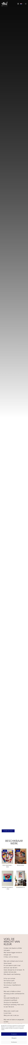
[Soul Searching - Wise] (7, 856)
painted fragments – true (7, 888)
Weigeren (14, 1038)
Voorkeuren (14, 1042)
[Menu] (25, 3)
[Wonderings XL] (20, 878)
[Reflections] (20, 856)
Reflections (20, 865)
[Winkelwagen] (18, 3)
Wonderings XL (20, 887)
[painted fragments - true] (7, 878)
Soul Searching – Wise (7, 866)
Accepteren (14, 1034)
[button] (21, 3)
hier (4, 1027)
